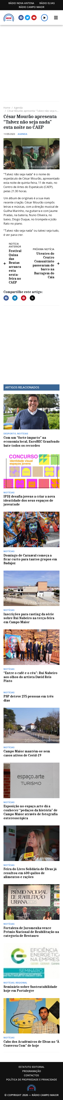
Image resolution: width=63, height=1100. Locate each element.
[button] (44, 17)
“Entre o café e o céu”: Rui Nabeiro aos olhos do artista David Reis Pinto (30, 677)
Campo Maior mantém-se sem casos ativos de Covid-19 (27, 753)
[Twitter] (27, 17)
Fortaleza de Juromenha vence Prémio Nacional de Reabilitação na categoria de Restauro (31, 932)
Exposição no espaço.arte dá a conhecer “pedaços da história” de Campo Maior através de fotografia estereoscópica (31, 812)
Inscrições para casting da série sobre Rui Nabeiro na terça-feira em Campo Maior (29, 618)
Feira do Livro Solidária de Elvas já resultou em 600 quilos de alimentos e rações (30, 873)
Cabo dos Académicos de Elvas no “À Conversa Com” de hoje (31, 1044)
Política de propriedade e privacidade (31, 1079)
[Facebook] (21, 17)
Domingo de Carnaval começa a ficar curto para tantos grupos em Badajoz (30, 559)
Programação (31, 1071)
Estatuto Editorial (31, 1066)
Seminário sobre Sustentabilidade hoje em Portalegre (30, 989)
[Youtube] (34, 17)
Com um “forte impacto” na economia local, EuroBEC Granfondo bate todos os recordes (31, 442)
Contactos (31, 1075)
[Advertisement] (31, 58)
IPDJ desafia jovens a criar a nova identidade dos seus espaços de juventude (29, 500)
